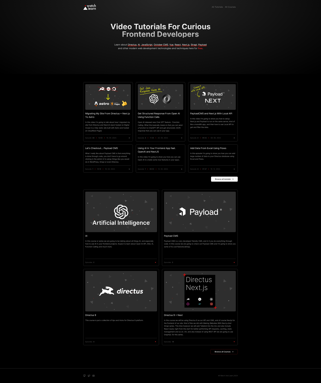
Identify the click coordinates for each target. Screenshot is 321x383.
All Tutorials (217, 7)
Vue (171, 44)
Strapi (194, 44)
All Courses (230, 7)
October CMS (161, 44)
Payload (202, 44)
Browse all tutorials (223, 179)
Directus (132, 44)
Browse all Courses (223, 352)
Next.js (185, 44)
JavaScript (146, 44)
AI (139, 44)
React (178, 44)
